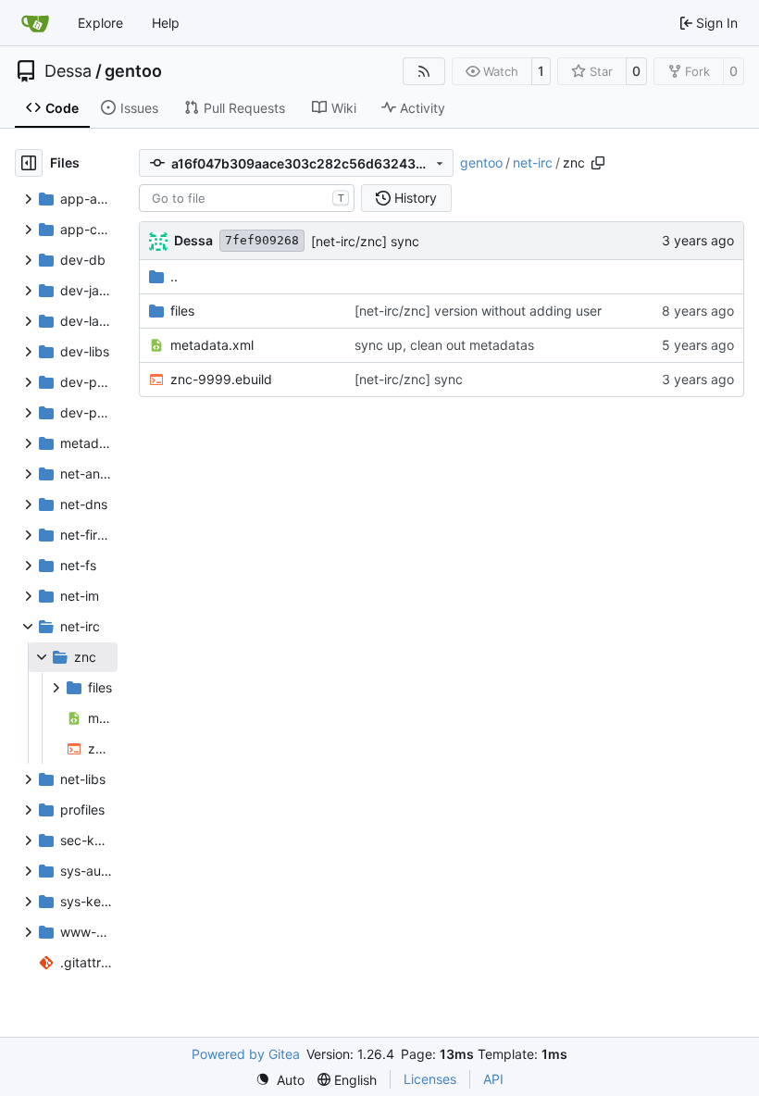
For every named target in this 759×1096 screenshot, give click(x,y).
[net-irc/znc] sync (365, 241)
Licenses (430, 1079)
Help (166, 23)
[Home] (35, 23)
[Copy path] (597, 162)
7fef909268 (262, 240)
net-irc (533, 162)
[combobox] (247, 198)
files (182, 310)
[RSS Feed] (424, 71)
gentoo (133, 71)
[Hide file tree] (29, 163)
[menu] (280, 1080)
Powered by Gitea (246, 1054)
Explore (100, 23)
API (493, 1079)
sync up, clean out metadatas (444, 345)
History (415, 198)
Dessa (68, 71)
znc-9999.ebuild (221, 379)
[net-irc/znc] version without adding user (478, 310)
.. (174, 276)
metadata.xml (212, 345)
